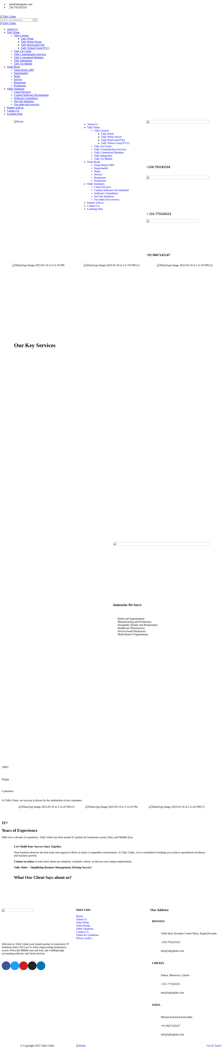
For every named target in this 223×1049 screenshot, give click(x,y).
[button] (5, 265)
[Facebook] (6, 965)
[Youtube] (23, 965)
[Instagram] (32, 965)
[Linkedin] (41, 965)
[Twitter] (14, 965)
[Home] (19, 121)
